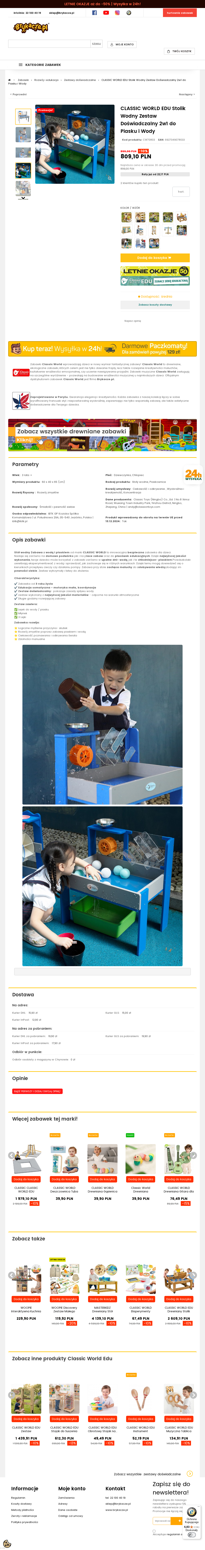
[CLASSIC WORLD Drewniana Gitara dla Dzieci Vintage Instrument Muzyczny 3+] (179, 1159)
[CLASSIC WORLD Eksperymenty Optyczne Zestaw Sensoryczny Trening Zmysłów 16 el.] (141, 1279)
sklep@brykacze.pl (118, 1504)
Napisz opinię (133, 321)
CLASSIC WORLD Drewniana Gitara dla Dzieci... (179, 1191)
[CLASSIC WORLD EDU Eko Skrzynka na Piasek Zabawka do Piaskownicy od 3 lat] (127, 243)
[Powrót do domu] (9, 80)
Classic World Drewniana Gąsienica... (140, 1191)
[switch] (192, 1534)
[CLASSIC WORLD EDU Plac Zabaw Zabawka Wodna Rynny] (154, 217)
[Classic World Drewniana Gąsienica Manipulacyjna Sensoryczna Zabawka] (141, 1159)
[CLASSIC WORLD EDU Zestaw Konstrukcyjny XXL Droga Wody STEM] (168, 217)
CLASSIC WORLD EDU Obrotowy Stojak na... (102, 1429)
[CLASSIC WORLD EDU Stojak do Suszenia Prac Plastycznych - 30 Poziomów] (64, 1399)
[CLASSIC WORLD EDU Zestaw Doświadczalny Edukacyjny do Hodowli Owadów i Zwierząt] (26, 1399)
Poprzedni (23, 107)
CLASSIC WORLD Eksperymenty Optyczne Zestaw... (141, 1311)
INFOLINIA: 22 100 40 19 (27, 13)
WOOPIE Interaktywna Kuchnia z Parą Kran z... (26, 1311)
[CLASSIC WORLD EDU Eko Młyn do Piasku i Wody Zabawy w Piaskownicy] (154, 230)
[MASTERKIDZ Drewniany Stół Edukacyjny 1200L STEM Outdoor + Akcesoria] (102, 1279)
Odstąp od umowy (70, 1516)
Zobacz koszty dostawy (155, 305)
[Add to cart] (26, 1179)
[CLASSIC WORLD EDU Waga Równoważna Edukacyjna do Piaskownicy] (168, 230)
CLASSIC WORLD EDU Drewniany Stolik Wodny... (179, 1311)
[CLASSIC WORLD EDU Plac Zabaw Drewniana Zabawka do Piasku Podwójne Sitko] (140, 230)
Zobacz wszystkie (147, 1474)
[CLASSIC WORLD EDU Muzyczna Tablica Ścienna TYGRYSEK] (179, 1399)
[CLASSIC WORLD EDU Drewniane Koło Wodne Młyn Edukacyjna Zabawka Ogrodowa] (154, 243)
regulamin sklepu (178, 1534)
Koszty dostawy (21, 1504)
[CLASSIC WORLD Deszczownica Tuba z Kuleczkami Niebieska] (64, 1159)
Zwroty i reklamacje (24, 1516)
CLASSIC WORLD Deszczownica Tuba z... (64, 1191)
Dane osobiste (67, 1510)
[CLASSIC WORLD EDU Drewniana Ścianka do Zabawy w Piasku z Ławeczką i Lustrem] (127, 230)
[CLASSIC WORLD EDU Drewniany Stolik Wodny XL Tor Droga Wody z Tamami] (182, 217)
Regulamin (18, 1498)
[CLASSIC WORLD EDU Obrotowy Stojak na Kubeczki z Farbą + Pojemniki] (102, 1399)
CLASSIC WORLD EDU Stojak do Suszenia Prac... (64, 1431)
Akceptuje (171, 1534)
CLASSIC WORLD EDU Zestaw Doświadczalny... (26, 1431)
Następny (23, 198)
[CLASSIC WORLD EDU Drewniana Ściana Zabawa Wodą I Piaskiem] (127, 217)
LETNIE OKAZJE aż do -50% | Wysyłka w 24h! (102, 4)
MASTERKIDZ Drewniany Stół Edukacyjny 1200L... (102, 1311)
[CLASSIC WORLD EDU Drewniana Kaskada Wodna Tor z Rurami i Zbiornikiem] (140, 243)
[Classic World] (21, 373)
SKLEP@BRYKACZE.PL (61, 13)
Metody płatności (22, 1510)
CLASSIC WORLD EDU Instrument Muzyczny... (141, 1431)
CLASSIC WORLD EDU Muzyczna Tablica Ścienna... (179, 1431)
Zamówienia (66, 1498)
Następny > (187, 94)
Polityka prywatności (24, 1522)
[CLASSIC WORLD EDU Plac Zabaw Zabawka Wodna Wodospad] (140, 217)
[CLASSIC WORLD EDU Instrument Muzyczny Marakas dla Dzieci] (141, 1399)
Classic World (152, 364)
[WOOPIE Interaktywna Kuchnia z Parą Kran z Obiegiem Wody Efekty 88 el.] (26, 1279)
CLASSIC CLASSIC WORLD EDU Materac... (26, 1191)
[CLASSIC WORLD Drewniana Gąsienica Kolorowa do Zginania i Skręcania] (102, 1159)
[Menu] (198, 1507)
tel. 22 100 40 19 (116, 1498)
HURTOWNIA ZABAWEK (180, 13)
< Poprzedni (18, 94)
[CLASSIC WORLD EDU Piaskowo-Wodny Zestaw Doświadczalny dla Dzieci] (23, 117)
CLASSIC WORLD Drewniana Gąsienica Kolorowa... (102, 1191)
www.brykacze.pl (117, 1510)
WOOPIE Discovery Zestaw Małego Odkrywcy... (64, 1311)
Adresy (62, 1504)
